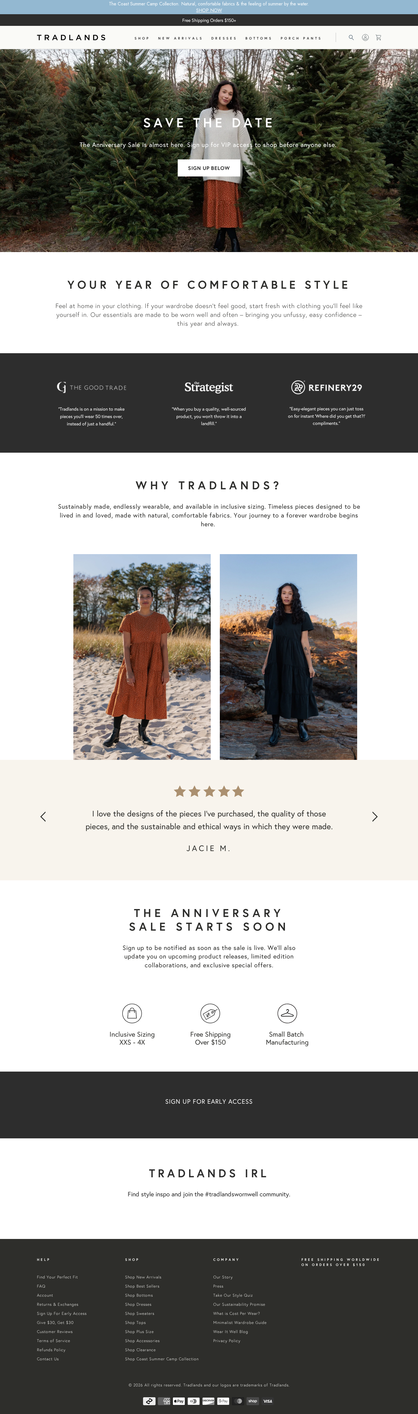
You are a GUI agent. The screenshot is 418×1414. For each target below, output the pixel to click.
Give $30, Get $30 (55, 1322)
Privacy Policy (227, 1340)
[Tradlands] (71, 37)
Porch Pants (301, 38)
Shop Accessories (142, 1340)
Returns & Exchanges (57, 1304)
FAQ (41, 1286)
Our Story (223, 1277)
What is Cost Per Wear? (236, 1313)
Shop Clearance (140, 1349)
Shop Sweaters (139, 1313)
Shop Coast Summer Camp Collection (162, 1358)
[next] (367, 820)
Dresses (224, 38)
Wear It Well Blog (230, 1331)
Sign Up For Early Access (62, 1313)
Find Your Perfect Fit (57, 1277)
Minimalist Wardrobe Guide (240, 1322)
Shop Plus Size (139, 1331)
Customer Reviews (55, 1331)
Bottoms (259, 38)
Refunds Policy (51, 1349)
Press (218, 1286)
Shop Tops (135, 1322)
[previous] (51, 820)
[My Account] (365, 37)
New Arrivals (180, 38)
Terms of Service (53, 1340)
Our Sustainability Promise (239, 1304)
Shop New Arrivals (143, 1277)
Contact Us (48, 1358)
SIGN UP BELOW (209, 168)
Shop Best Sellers (142, 1286)
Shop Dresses (138, 1304)
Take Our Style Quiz (233, 1295)
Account (45, 1295)
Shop (142, 38)
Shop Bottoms (139, 1295)
